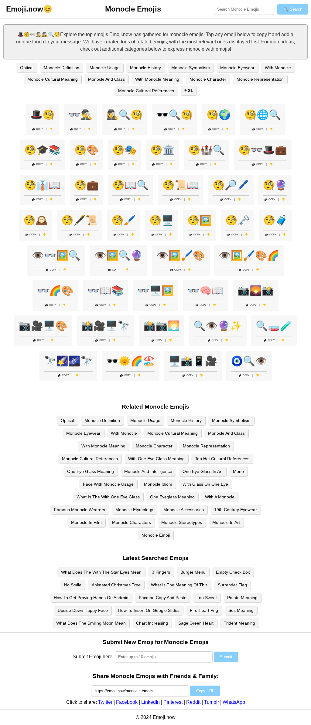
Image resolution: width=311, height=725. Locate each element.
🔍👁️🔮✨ (217, 325)
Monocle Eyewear (237, 67)
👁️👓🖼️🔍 (56, 255)
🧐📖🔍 (130, 185)
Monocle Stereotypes (181, 522)
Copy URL (205, 691)
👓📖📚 (105, 290)
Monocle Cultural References (146, 90)
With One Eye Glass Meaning (156, 458)
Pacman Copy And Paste (162, 597)
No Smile (72, 584)
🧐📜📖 (180, 185)
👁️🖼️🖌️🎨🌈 (249, 255)
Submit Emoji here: (93, 656)
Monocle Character (208, 79)
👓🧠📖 (205, 290)
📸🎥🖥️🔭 (105, 325)
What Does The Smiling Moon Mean (91, 623)
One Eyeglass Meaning (172, 496)
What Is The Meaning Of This (179, 584)
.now (24, 9)
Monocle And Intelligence (148, 471)
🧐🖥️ (161, 220)
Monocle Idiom (158, 484)
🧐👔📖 (42, 185)
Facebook (127, 702)
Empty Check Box (233, 572)
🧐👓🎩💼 (262, 149)
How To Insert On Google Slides (148, 610)
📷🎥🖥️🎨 (43, 325)
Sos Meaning (241, 610)
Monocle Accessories (183, 509)
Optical (26, 67)
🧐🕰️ (35, 220)
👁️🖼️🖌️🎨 (180, 255)
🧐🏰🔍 (206, 149)
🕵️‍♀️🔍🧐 (124, 114)
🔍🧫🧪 (274, 325)
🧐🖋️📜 (79, 220)
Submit (226, 657)
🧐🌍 (219, 114)
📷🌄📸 (256, 290)
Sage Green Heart (196, 623)
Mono (238, 471)
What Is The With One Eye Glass (108, 496)
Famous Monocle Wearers (79, 509)
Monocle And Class (106, 79)
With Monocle (278, 67)
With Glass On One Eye (205, 484)
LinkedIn (150, 702)
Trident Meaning (239, 623)
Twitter (105, 702)
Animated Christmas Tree (116, 584)
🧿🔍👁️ (249, 361)
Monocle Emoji (156, 535)
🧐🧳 (275, 220)
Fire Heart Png (204, 610)
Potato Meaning (242, 597)
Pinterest (173, 702)
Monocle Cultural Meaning (52, 79)
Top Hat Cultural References (222, 458)
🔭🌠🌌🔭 (68, 361)
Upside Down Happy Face (83, 610)
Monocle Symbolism (190, 67)
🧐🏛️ (162, 149)
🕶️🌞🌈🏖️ (130, 361)
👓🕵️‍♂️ (80, 114)
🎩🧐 (42, 114)
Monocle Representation (260, 79)
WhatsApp (234, 702)
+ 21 (188, 90)
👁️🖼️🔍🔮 (118, 255)
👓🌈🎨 (55, 290)
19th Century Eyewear (235, 509)
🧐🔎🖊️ (231, 185)
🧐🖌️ (123, 220)
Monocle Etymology (134, 509)
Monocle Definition (61, 67)
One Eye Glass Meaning (90, 471)
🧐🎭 (124, 149)
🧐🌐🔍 (262, 114)
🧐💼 (86, 185)
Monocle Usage (105, 67)
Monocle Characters (131, 522)
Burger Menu (193, 572)
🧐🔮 (275, 185)
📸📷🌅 (161, 325)
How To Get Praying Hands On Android (91, 597)
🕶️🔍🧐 (174, 114)
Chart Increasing (152, 623)
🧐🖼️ (199, 220)
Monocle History (145, 67)
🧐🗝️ (237, 220)
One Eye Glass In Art (203, 471)
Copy (39, 129)
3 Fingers (161, 572)
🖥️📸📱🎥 (193, 361)
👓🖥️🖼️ (155, 290)
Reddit (193, 702)
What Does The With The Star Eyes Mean (101, 572)
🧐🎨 (86, 149)
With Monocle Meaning (157, 79)
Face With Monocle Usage (108, 484)
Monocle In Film (86, 522)
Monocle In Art (226, 522)
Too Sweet (207, 597)
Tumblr (211, 702)
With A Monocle (219, 496)
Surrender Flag (232, 584)
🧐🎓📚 (42, 149)
